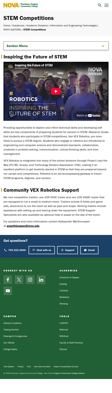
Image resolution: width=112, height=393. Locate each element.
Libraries (64, 290)
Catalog (63, 283)
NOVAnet (64, 336)
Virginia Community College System (69, 373)
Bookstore (64, 297)
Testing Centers (11, 329)
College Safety (10, 349)
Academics (18, 25)
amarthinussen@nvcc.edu (23, 226)
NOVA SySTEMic (12, 29)
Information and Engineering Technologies (73, 25)
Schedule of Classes (69, 277)
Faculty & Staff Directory (71, 342)
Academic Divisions (37, 25)
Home (7, 25)
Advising (64, 303)
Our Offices (9, 342)
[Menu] (106, 5)
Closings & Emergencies (15, 336)
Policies (63, 349)
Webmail (64, 329)
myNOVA (64, 322)
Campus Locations (12, 322)
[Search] (100, 5)
